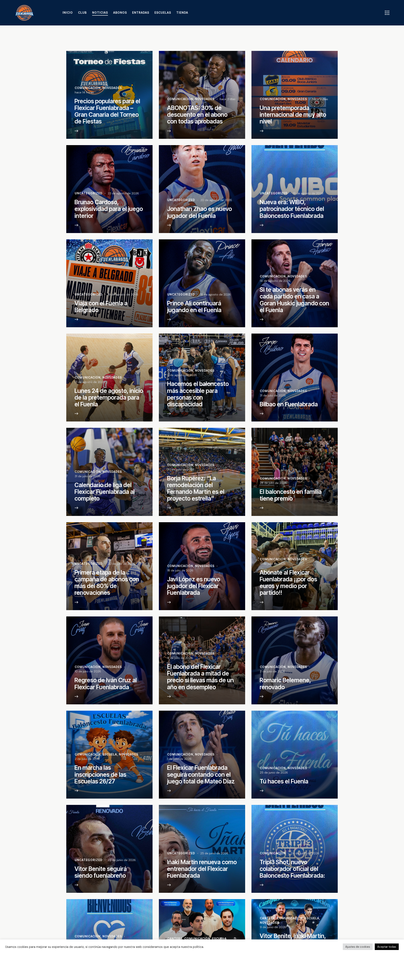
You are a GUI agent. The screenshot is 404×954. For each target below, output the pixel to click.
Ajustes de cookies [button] (357, 947)
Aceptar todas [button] (386, 947)
